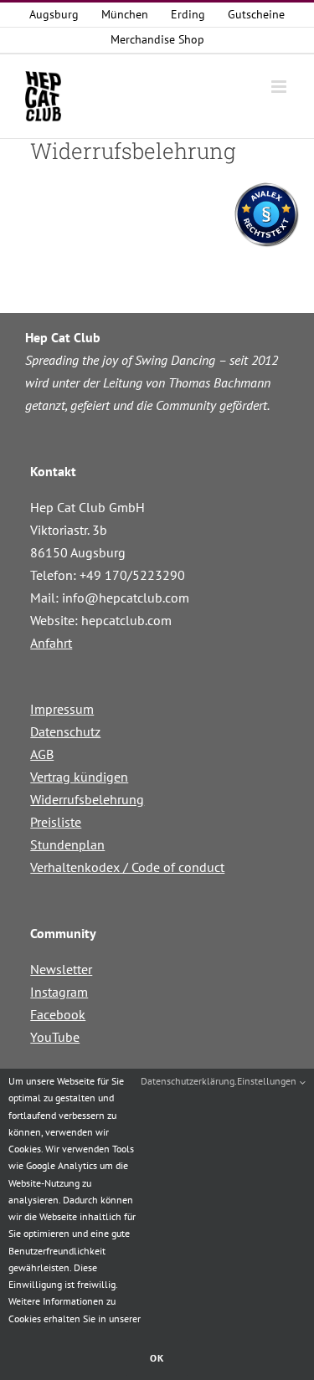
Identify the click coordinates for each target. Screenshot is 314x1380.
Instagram (59, 991)
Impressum (62, 708)
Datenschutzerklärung (187, 1081)
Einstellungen (268, 1081)
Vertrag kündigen (79, 776)
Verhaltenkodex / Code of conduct (127, 867)
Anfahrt (51, 642)
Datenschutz (65, 731)
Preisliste (55, 821)
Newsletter (61, 969)
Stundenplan (67, 844)
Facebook (57, 1014)
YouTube (55, 1037)
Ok (157, 1358)
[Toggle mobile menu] (280, 86)
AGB (42, 754)
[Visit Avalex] (266, 242)
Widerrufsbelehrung (87, 799)
